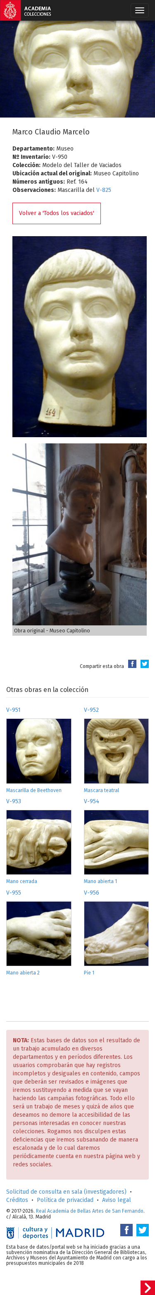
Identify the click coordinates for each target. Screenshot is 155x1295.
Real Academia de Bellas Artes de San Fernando (89, 1211)
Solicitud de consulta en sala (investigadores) (66, 1191)
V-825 (103, 190)
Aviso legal (116, 1200)
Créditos (17, 1200)
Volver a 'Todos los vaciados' (56, 213)
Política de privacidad (65, 1200)
